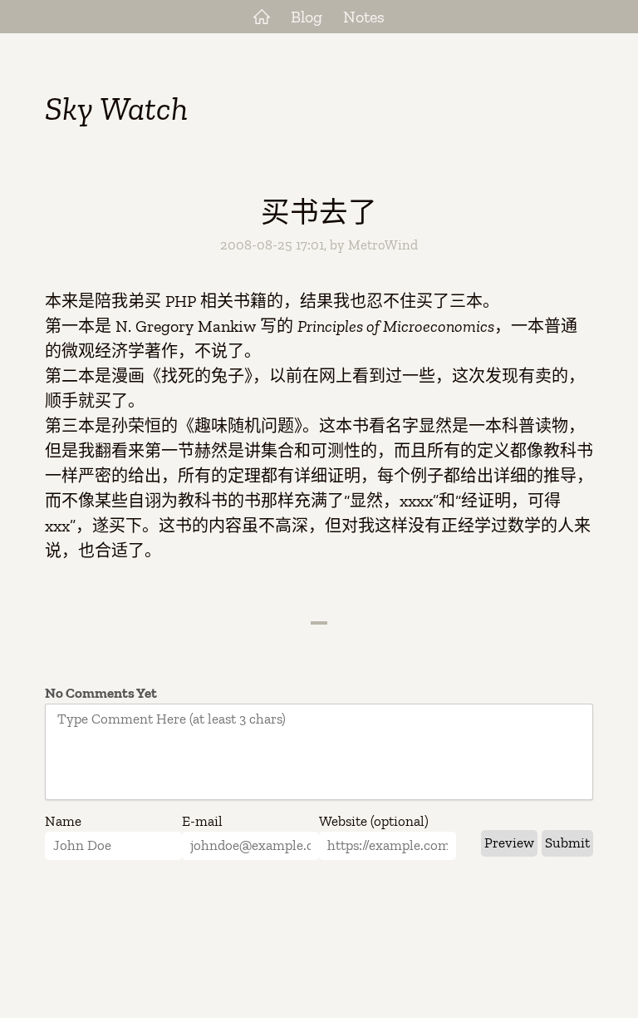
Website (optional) (374, 821)
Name (63, 821)
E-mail (202, 821)
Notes (364, 17)
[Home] (261, 16)
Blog (306, 17)
